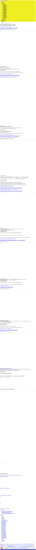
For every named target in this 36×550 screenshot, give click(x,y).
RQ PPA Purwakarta (5, 10)
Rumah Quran (11, 546)
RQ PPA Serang (3, 537)
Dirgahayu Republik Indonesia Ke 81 (6, 512)
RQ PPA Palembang (4, 535)
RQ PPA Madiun (4, 17)
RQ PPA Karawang (5, 6)
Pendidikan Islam (4, 522)
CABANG (3, 518)
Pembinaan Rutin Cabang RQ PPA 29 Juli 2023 (8, 330)
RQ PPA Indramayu (5, 5)
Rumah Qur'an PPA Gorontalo (5, 546)
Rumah (1, 546)
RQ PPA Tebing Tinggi (4, 538)
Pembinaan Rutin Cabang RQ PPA (6, 287)
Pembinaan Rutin (2, 29)
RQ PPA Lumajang (4, 532)
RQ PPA (2, 545)
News (1, 331)
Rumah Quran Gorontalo (21, 546)
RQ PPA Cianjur (4, 16)
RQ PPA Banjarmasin (5, 9)
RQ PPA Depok (4, 14)
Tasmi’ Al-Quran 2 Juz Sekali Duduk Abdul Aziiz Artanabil (8, 513)
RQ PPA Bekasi (4, 11)
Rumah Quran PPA (28, 546)
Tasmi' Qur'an (3, 540)
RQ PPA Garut (4, 4)
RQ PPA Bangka (4, 18)
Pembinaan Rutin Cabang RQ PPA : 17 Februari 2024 (10, 135)
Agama (2, 516)
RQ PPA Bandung (4, 12)
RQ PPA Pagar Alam (8, 370)
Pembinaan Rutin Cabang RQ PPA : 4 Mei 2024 (9, 28)
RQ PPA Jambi (3, 530)
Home (2, 22)
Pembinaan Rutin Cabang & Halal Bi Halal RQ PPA (9, 75)
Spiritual (3, 539)
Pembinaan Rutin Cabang (7, 29)
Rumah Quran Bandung (16, 546)
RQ (29, 543)
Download (4, 19)
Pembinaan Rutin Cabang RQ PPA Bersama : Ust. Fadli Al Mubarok (12, 240)
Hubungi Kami (3, 21)
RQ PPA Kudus (4, 7)
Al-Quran (3, 517)
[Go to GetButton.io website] (2, 549)
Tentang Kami (3, 2)
